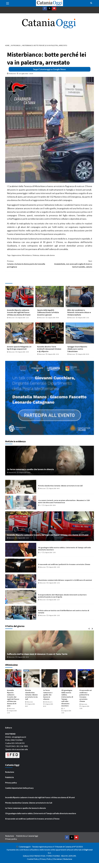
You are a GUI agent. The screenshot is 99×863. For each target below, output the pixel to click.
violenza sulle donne (47, 255)
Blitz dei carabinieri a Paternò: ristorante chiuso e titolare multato (79, 312)
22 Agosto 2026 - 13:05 (50, 552)
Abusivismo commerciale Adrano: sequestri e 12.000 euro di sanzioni (65, 580)
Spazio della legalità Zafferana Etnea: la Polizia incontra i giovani (48, 312)
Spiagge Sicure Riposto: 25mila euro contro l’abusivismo (77, 349)
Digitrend (88, 849)
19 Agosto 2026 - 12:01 (83, 317)
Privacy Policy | (46, 859)
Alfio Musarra (12, 472)
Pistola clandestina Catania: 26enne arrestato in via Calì (60, 486)
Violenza (35, 255)
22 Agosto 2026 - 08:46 (50, 505)
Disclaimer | (58, 859)
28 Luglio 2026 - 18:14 (24, 657)
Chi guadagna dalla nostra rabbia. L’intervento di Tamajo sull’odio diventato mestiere (67, 698)
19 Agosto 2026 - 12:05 (54, 615)
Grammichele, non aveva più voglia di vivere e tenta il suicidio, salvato (73, 264)
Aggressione (16, 255)
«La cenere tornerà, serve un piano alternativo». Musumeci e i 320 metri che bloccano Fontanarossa (64, 501)
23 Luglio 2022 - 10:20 (26, 73)
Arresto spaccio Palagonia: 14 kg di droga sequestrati (19, 347)
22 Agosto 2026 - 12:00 (54, 567)
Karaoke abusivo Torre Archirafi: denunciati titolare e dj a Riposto (49, 349)
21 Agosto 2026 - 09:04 (53, 317)
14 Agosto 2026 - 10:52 (53, 354)
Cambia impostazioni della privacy (19, 788)
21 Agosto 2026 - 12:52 (54, 583)
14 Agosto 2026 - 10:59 (23, 352)
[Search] (91, 3)
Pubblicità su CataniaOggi (27, 836)
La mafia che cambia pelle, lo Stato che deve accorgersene (35, 654)
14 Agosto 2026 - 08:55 (83, 354)
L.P (41, 505)
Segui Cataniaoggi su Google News (49, 69)
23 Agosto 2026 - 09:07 (54, 488)
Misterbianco (27, 255)
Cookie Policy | (33, 859)
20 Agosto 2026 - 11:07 (54, 600)
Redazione (12, 73)
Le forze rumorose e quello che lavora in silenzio (30, 469)
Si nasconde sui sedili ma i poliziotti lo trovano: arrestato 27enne (64, 564)
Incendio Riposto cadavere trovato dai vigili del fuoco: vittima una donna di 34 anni (18, 312)
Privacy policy (11, 783)
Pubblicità (9, 777)
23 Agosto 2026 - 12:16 (23, 317)
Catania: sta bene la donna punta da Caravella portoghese (26, 264)
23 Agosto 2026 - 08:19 (24, 472)
